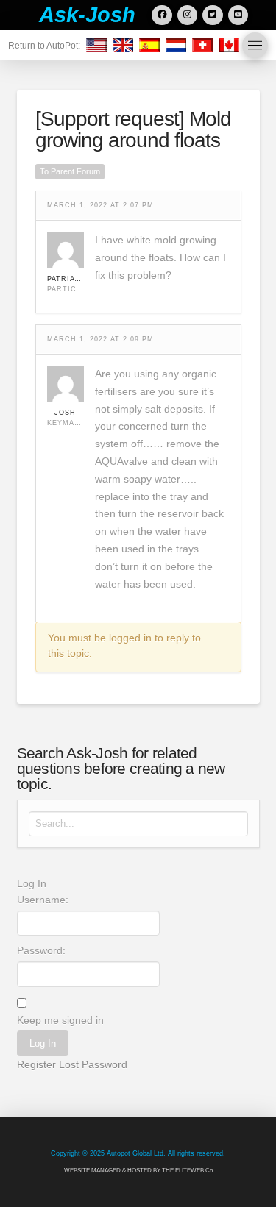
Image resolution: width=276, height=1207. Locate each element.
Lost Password (93, 1064)
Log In (42, 1043)
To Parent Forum (70, 171)
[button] (255, 45)
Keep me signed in (60, 1020)
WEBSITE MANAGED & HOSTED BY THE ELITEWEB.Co (138, 1170)
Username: (42, 899)
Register (36, 1064)
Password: (41, 950)
